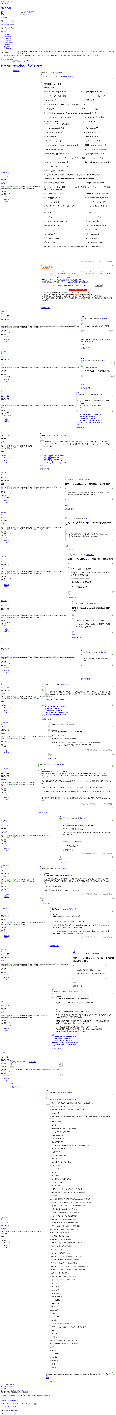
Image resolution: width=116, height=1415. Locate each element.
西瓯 (78, 51)
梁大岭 (87, 51)
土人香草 (4, 351)
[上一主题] (21, 61)
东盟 (100, 51)
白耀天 (82, 51)
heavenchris (91, 273)
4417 (8, 176)
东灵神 (3, 402)
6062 (8, 396)
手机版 (8, 1400)
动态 (7, 40)
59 (2, 645)
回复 (42, 304)
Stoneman (3, 641)
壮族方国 (48, 51)
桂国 (35, 51)
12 (2, 176)
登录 (18, 1392)
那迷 (108, 273)
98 (2, 396)
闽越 (94, 51)
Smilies (22, 1390)
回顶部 (3, 1413)
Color (3, 1390)
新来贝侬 (4, 1063)
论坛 (7, 35)
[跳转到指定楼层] (57, 73)
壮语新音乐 (72, 51)
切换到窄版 (4, 3)
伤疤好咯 (4, 472)
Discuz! (10, 1407)
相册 (7, 46)
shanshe (52, 273)
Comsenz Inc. (13, 1410)
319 (2, 316)
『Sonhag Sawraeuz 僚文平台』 (41, 55)
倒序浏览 (70, 76)
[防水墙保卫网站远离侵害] (18, 1400)
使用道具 (44, 308)
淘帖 (8, 42)
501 (2, 356)
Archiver (3, 1400)
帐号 (2, 12)
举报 (48, 308)
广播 (7, 38)
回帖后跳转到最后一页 (44, 1395)
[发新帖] (10, 59)
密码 (2, 14)
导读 (7, 36)
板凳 (82, 358)
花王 (2, 323)
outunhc (3, 1052)
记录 (7, 48)
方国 (59, 51)
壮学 (90, 51)
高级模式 (4, 1388)
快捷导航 (4, 31)
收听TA (6, 200)
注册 (29, 14)
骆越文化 (105, 51)
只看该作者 (63, 76)
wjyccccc (69, 277)
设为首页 (4, 1)
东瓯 (32, 51)
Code (18, 1390)
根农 (100, 273)
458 (2, 477)
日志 (7, 44)
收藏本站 (9, 1)
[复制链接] (16, 71)
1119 (8, 1222)
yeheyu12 (59, 277)
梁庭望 (66, 51)
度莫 (2, 311)
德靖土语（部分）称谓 (90, 55)
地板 (77, 392)
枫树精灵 (4, 1228)
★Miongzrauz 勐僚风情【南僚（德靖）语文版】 (67, 55)
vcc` (2, 391)
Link (11, 1390)
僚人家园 (55, 51)
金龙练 (40, 51)
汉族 (43, 51)
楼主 (42, 74)
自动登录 (25, 12)
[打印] (15, 61)
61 (7, 1057)
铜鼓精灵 (4, 183)
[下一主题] (29, 61)
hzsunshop (63, 273)
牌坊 (62, 51)
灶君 (2, 484)
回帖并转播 (31, 1395)
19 (2, 1222)
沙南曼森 (73, 273)
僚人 (97, 51)
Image (7, 1390)
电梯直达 (44, 73)
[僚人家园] (6, 8)
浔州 (29, 51)
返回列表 (4, 59)
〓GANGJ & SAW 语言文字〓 (20, 55)
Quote (14, 1390)
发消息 (6, 201)
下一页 (12, 57)
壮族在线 (13, 1400)
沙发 (82, 316)
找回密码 (31, 12)
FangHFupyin (5, 172)
